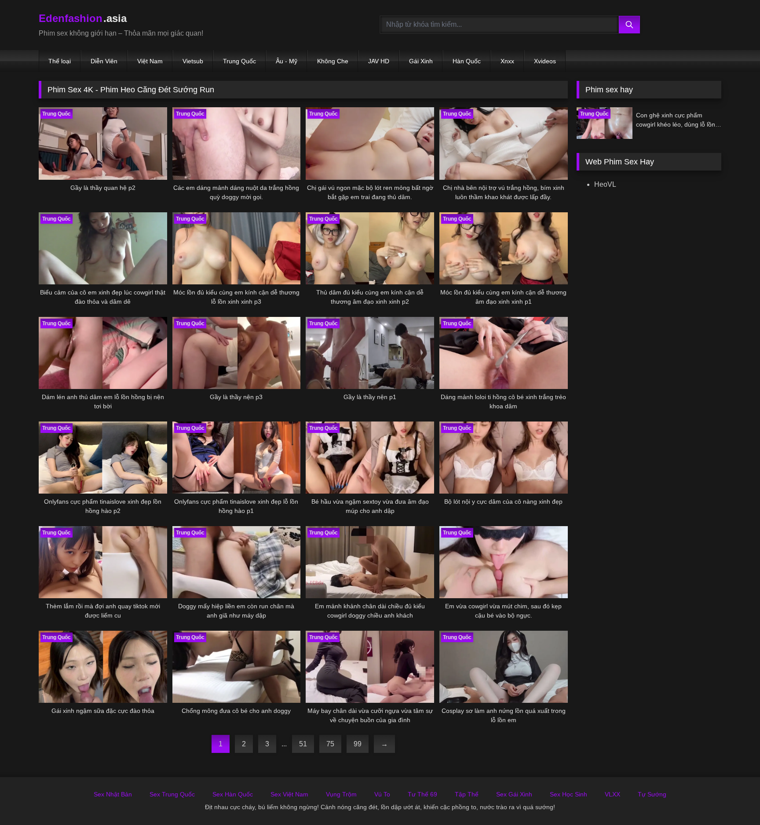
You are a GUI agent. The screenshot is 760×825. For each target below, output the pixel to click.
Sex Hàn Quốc (232, 794)
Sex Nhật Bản (113, 794)
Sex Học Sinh (568, 794)
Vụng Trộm (341, 794)
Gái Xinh (421, 61)
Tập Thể (467, 794)
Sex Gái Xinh (514, 794)
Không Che (332, 61)
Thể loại (59, 61)
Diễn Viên (104, 61)
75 (330, 744)
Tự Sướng (652, 794)
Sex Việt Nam (289, 794)
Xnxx (507, 61)
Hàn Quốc (467, 61)
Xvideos (545, 61)
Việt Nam (150, 61)
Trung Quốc (239, 61)
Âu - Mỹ (286, 61)
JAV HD (378, 61)
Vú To (382, 794)
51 (303, 744)
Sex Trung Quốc (172, 794)
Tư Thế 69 (422, 794)
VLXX (612, 794)
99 (358, 744)
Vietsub (193, 61)
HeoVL (605, 184)
